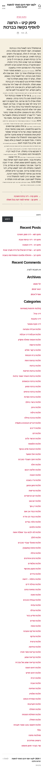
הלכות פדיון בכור (33, 615)
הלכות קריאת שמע (33, 657)
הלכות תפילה (21, 17)
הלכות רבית (36, 678)
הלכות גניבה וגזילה (32, 418)
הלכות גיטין (36, 407)
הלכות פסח (36, 626)
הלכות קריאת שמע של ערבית (28, 662)
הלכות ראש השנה (33, 668)
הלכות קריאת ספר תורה (30, 652)
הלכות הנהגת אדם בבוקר (30, 449)
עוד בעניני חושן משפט (31, 746)
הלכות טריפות (35, 491)
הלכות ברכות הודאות (32, 371)
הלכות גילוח (35, 412)
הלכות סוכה (36, 595)
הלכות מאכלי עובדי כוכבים (29, 543)
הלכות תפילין (35, 720)
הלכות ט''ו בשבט (33, 480)
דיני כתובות (36, 319)
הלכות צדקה (35, 636)
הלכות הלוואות (34, 444)
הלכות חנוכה (35, 475)
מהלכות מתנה (35, 735)
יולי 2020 (37, 284)
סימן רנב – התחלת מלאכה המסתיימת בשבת (22, 255)
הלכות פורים (35, 621)
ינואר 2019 (36, 289)
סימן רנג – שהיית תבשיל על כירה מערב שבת (22, 250)
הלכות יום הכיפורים (32, 496)
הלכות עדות (36, 605)
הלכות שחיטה (35, 688)
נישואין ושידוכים (34, 740)
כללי (39, 730)
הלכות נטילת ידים (33, 584)
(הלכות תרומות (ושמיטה (30, 308)
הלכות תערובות (34, 704)
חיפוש (38, 215)
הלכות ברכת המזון (33, 386)
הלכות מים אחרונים (32, 558)
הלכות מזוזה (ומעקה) (32, 548)
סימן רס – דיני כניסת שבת (30, 240)
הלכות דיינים (35, 428)
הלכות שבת (36, 683)
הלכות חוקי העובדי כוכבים (29, 459)
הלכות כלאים (35, 527)
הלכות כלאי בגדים (33, 522)
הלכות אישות (35, 345)
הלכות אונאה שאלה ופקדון (29, 340)
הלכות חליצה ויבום (33, 470)
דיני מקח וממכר (34, 324)
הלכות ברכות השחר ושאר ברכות (27, 376)
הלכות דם (37, 433)
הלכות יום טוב (35, 501)
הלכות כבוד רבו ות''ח (32, 517)
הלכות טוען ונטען (33, 485)
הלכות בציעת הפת (33, 360)
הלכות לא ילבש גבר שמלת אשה (27, 532)
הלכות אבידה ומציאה (32, 329)
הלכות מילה (36, 553)
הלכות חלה (36, 465)
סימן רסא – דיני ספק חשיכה (29, 234)
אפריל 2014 (36, 294)
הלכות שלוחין (35, 694)
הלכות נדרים (35, 574)
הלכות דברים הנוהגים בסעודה (28, 423)
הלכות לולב (36, 537)
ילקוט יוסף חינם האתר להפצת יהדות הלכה (21, 6)
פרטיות (38, 765)
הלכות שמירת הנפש (32, 699)
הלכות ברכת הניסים (32, 392)
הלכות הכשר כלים (33, 439)
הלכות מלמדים (34, 563)
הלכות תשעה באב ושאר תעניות (27, 725)
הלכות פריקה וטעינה (32, 631)
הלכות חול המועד (33, 454)
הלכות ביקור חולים (33, 350)
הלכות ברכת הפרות (32, 397)
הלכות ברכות (35, 366)
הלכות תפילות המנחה (31, 714)
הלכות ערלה (35, 610)
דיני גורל (37, 314)
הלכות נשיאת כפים (32, 589)
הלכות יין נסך (35, 506)
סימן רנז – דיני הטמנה (31, 245)
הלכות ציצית (35, 642)
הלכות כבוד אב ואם (32, 511)
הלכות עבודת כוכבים (32, 600)
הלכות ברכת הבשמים (31, 381)
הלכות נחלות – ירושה (31, 579)
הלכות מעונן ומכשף (32, 569)
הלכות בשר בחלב (33, 402)
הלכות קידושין (35, 647)
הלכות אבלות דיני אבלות (30, 334)
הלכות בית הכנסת (33, 355)
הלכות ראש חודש (33, 673)
